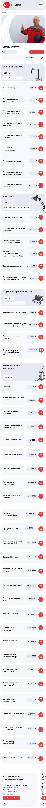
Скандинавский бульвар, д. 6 (15, 779)
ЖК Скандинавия (11, 777)
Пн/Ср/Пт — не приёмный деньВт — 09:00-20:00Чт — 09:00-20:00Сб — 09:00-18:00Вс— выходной (16, 790)
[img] (13, 5)
